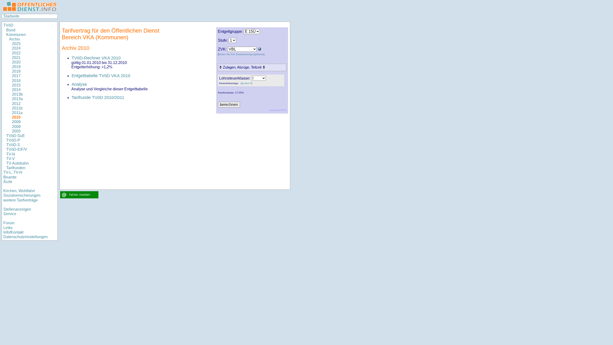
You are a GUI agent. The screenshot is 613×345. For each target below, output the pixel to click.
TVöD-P (13, 140)
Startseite (11, 16)
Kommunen (16, 35)
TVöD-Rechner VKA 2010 (96, 58)
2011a (17, 113)
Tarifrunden (15, 168)
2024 (16, 48)
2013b (17, 94)
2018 (16, 71)
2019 (16, 67)
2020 (16, 62)
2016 (16, 81)
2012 (16, 104)
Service (9, 214)
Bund (10, 30)
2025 (16, 44)
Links (7, 228)
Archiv (14, 39)
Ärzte (7, 182)
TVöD (8, 25)
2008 (16, 127)
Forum (8, 223)
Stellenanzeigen (17, 209)
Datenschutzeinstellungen (25, 237)
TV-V (10, 159)
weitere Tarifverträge (20, 200)
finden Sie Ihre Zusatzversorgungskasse (241, 54)
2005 (16, 131)
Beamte (10, 177)
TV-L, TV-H (12, 172)
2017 (16, 76)
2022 (16, 53)
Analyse (79, 84)
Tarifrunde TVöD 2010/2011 (98, 97)
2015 (16, 85)
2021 (16, 58)
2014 (16, 90)
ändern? (246, 83)
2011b (17, 108)
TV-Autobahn (17, 163)
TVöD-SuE (15, 136)
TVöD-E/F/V (16, 149)
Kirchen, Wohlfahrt (19, 191)
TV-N (10, 154)
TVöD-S (13, 145)
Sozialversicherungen (21, 195)
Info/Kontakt (13, 232)
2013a (17, 99)
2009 (16, 122)
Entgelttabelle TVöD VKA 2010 (101, 75)
